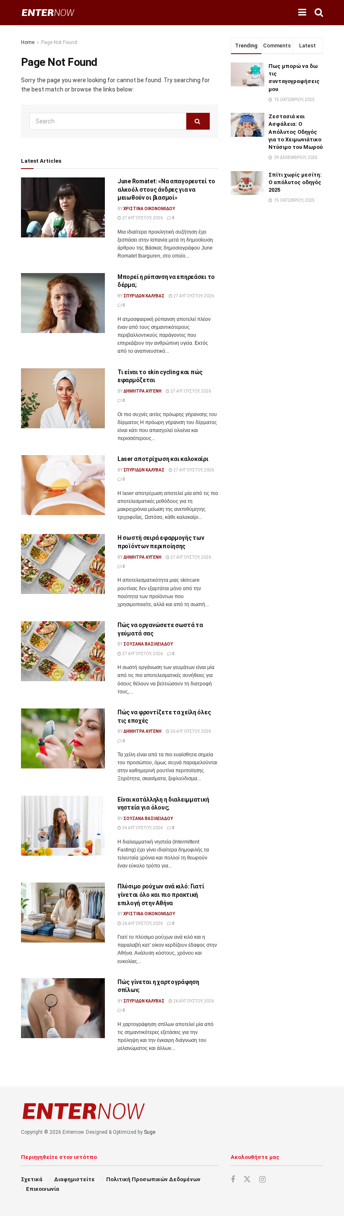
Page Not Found (59, 42)
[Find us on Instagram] (262, 1180)
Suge (149, 1132)
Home (27, 42)
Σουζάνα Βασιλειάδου (148, 644)
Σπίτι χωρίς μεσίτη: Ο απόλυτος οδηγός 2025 (295, 182)
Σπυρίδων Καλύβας (143, 296)
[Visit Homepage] (48, 13)
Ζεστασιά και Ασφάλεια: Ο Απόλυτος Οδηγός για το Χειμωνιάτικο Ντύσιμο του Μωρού (295, 131)
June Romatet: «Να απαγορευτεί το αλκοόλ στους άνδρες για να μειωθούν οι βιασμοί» (166, 189)
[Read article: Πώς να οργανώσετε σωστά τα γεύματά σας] (63, 651)
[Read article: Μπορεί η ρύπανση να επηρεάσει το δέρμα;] (63, 303)
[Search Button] (319, 12)
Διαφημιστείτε (74, 1179)
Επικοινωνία (42, 1189)
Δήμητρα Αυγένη (142, 391)
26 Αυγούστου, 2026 (190, 731)
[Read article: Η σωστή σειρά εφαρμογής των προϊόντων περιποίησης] (63, 564)
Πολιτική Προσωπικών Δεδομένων (153, 1179)
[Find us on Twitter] (247, 1179)
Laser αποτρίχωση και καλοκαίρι (162, 459)
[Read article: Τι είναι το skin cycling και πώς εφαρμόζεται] (63, 398)
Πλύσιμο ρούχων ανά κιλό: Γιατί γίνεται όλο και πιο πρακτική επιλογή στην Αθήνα (160, 894)
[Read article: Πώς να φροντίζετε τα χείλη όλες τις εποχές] (63, 738)
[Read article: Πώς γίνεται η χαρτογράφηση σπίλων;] (63, 1008)
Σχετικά (31, 1179)
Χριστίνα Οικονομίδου (149, 208)
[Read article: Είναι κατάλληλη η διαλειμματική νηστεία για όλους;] (63, 826)
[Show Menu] (302, 12)
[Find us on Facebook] (233, 1180)
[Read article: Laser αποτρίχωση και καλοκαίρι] (63, 485)
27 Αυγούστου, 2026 (142, 218)
